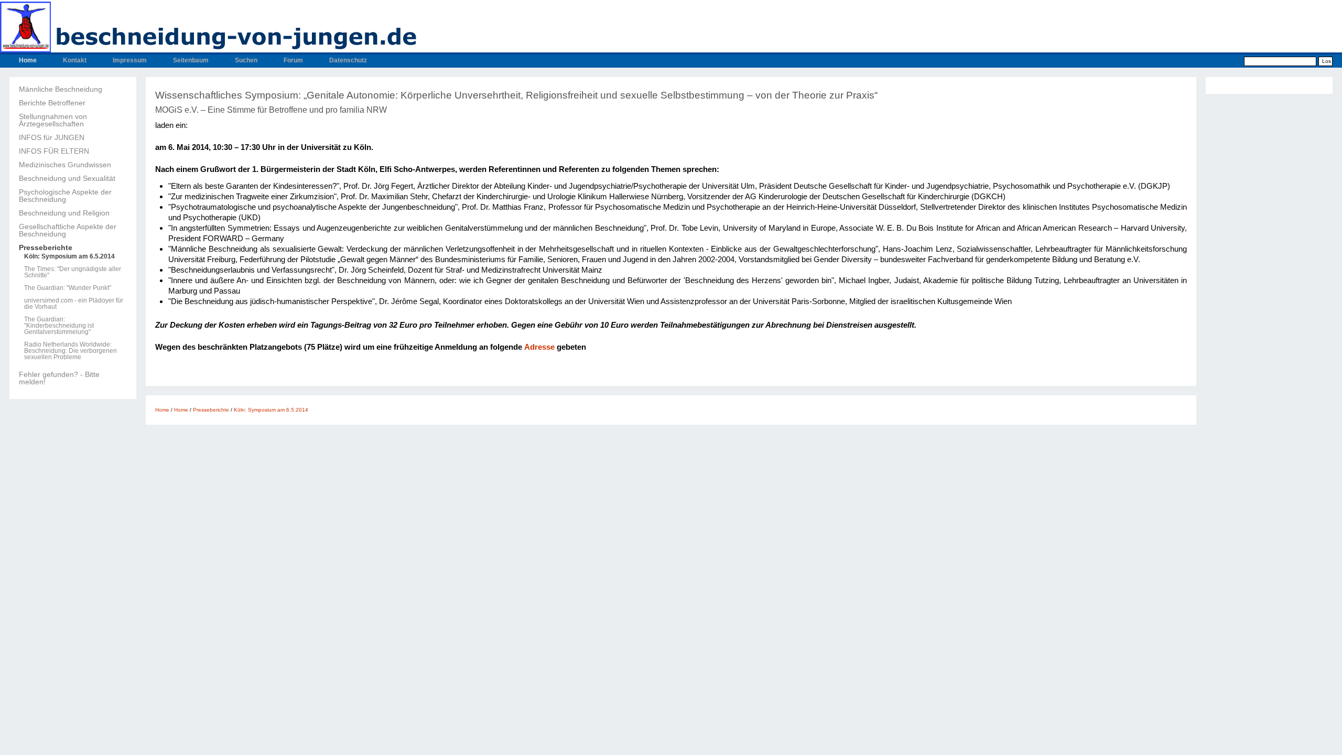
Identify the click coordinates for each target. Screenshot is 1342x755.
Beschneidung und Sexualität (67, 178)
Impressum (130, 60)
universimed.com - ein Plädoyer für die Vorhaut (73, 303)
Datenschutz (348, 60)
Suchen (246, 60)
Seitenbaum (191, 60)
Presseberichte (45, 247)
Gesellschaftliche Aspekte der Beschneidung (67, 230)
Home (28, 60)
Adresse (539, 347)
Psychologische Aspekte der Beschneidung (65, 195)
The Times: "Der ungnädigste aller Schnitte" (72, 272)
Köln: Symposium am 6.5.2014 (69, 256)
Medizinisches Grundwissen (65, 164)
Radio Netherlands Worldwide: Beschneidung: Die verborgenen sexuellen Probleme (70, 350)
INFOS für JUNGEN (51, 137)
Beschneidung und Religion (64, 213)
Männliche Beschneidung (60, 89)
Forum (293, 60)
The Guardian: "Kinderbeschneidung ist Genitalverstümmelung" (59, 325)
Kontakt (74, 60)
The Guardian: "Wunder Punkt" (67, 288)
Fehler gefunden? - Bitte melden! (59, 378)
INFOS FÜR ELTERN (54, 151)
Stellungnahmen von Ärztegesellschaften (53, 120)
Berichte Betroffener (52, 102)
